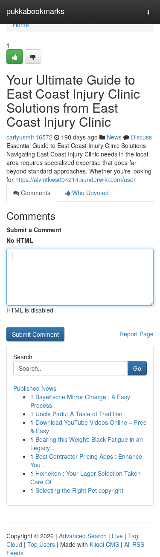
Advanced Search (83, 535)
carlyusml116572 (29, 137)
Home (21, 24)
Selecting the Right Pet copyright (79, 490)
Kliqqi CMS (104, 544)
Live (117, 535)
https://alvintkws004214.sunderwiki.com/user (75, 179)
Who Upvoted (89, 192)
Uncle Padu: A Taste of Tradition (78, 413)
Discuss (141, 137)
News (114, 137)
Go (137, 368)
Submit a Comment (33, 229)
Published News (34, 388)
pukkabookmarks (35, 10)
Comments (34, 192)
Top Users (41, 544)
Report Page (136, 334)
